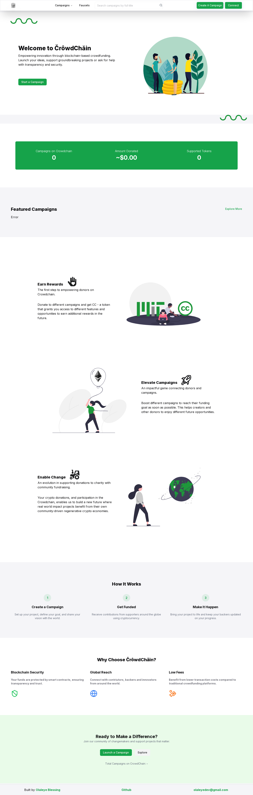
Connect (233, 5)
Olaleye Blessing (48, 790)
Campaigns (62, 5)
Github (126, 790)
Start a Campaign (32, 81)
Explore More (233, 208)
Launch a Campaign (116, 752)
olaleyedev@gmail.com (211, 790)
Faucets (84, 5)
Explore (142, 752)
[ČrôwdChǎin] (13, 5)
